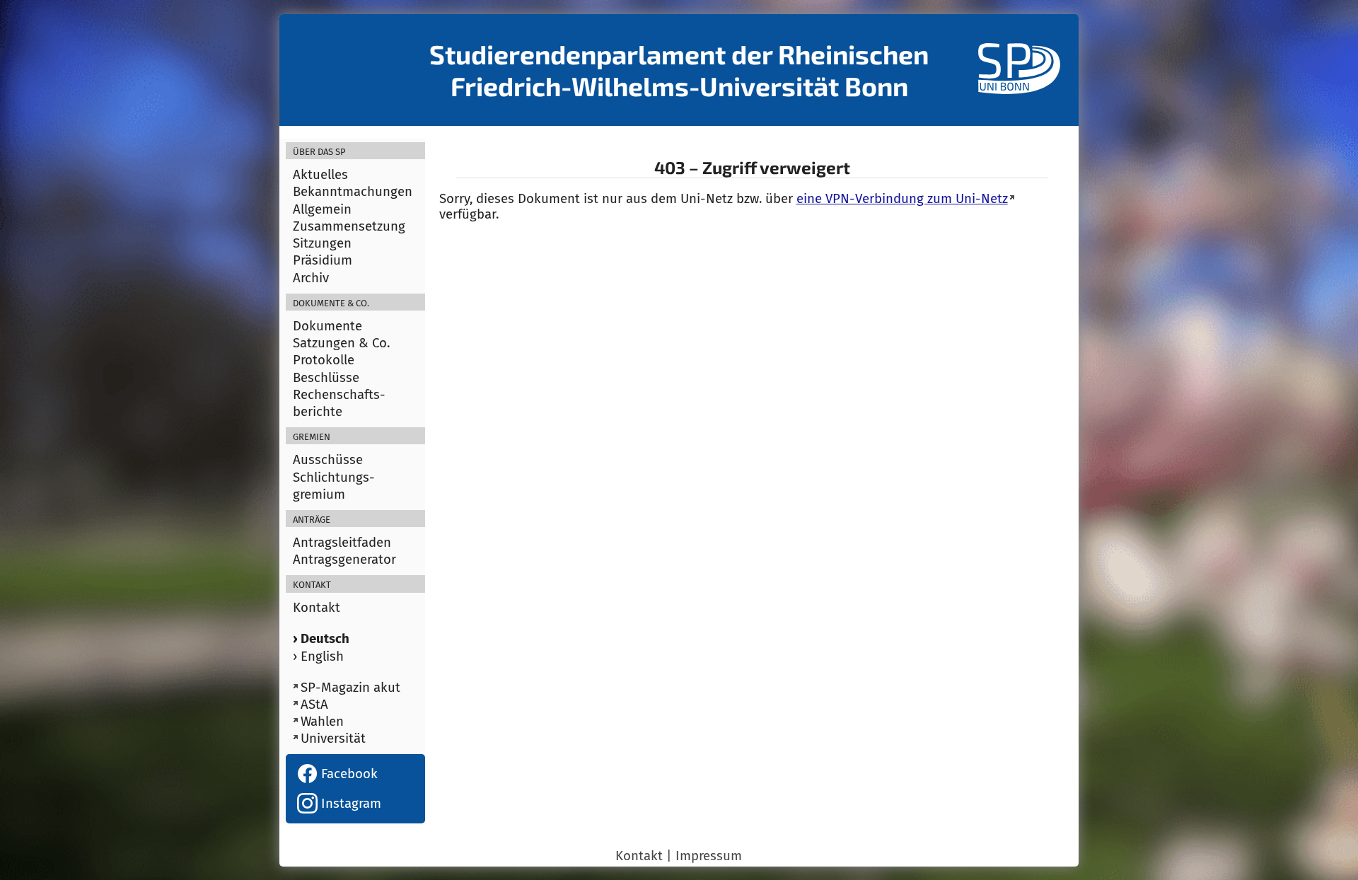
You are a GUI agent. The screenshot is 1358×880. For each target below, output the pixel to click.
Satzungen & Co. (341, 343)
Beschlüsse (326, 378)
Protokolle (323, 360)
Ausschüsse (328, 460)
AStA (314, 704)
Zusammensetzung (349, 226)
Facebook (348, 774)
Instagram (349, 803)
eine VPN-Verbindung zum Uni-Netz (902, 199)
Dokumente (327, 326)
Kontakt (316, 607)
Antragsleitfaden (342, 542)
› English (318, 656)
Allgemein (322, 209)
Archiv (311, 278)
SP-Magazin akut (350, 687)
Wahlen (322, 721)
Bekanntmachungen (352, 191)
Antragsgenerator (344, 559)
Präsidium (322, 260)
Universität (333, 738)
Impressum (708, 856)
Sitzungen (322, 243)
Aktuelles (320, 175)
